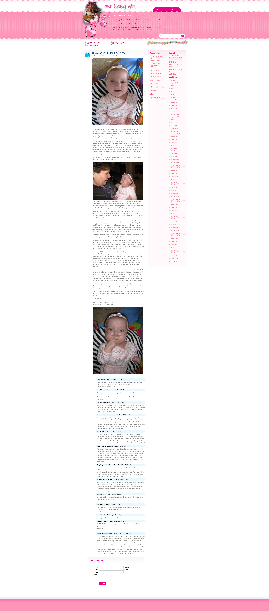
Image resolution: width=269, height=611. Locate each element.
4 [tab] (119, 127)
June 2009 (174, 182)
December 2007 (175, 233)
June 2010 (174, 148)
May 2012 (173, 111)
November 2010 (175, 137)
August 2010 (174, 142)
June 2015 (174, 91)
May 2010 (173, 151)
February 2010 (175, 159)
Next (144, 92)
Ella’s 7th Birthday (156, 86)
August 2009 (174, 176)
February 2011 (175, 128)
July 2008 (173, 213)
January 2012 (175, 114)
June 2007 (174, 250)
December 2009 (175, 165)
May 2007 (173, 253)
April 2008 (174, 222)
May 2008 (173, 219)
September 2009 (175, 173)
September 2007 (175, 241)
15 (179, 64)
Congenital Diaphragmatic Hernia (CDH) (133, 21)
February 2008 (175, 227)
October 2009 (175, 171)
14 (177, 64)
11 (171, 64)
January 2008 (175, 230)
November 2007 (175, 236)
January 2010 (175, 162)
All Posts (104, 56)
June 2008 (174, 216)
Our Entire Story (118, 42)
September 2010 (175, 139)
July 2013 (173, 97)
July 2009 (173, 179)
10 (170, 64)
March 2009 (174, 190)
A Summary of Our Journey (96, 44)
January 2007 (175, 261)
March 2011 (174, 125)
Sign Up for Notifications (121, 44)
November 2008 (175, 202)
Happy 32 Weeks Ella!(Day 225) (108, 53)
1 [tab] (114, 127)
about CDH (170, 9)
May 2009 (173, 185)
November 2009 (175, 168)
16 (181, 64)
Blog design (131, 606)
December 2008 (175, 199)
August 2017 (174, 83)
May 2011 (173, 122)
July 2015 (173, 88)
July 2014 (173, 94)
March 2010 (174, 156)
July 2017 (173, 86)
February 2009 (175, 193)
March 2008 (174, 224)
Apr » (174, 74)
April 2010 (174, 154)
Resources (154, 100)
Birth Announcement (93, 42)
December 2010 (175, 134)
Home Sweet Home (156, 73)
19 (173, 67)
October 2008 (175, 205)
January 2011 (175, 131)
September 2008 (175, 207)
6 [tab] (122, 127)
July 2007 (173, 247)
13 (175, 64)
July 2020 (173, 80)
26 (173, 69)
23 (181, 67)
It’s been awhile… (156, 83)
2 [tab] (116, 127)
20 (175, 67)
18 (172, 67)
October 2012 (175, 103)
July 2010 (173, 145)
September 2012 (175, 105)
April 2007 (174, 256)
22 (179, 67)
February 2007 (175, 258)
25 (172, 69)
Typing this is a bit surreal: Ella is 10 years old (156, 65)
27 (175, 69)
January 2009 (175, 196)
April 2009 (174, 188)
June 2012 (174, 108)
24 (170, 69)
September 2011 (175, 117)
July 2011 (173, 120)
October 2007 (175, 239)
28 (177, 69)
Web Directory (147, 604)
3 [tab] (117, 127)
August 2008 (174, 210)
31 (170, 71)
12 (173, 64)
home (159, 9)
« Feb (170, 74)
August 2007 (174, 244)
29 (179, 69)
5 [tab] (120, 127)
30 (181, 69)
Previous (91, 92)
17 (170, 67)
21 (177, 67)
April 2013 (174, 100)
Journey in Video (92, 45)
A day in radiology (156, 80)
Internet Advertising (137, 604)
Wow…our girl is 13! (157, 56)
